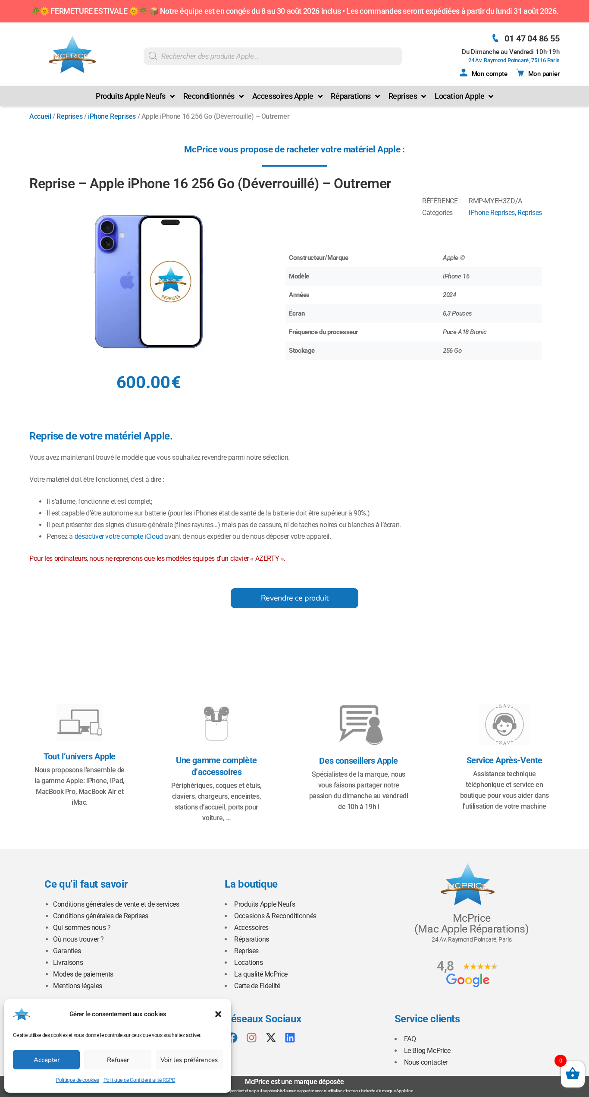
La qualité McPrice (261, 974)
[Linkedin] (290, 1037)
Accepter (47, 1060)
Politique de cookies (77, 1080)
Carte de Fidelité (257, 986)
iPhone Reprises (112, 116)
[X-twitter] (271, 1037)
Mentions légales (77, 986)
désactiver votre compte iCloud (119, 536)
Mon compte (490, 74)
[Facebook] (232, 1037)
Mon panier (544, 74)
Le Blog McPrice (427, 1050)
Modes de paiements (83, 974)
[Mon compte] (463, 72)
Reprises (69, 116)
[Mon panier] (520, 72)
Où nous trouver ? (78, 939)
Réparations (251, 939)
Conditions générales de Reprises (100, 916)
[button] (218, 1014)
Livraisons (68, 962)
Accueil (40, 116)
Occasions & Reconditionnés (275, 916)
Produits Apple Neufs (264, 904)
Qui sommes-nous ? (81, 927)
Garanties (67, 951)
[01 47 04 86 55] (495, 38)
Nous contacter (426, 1062)
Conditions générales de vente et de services (116, 904)
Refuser (118, 1060)
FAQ (410, 1039)
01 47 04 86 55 (531, 38)
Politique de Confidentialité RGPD (139, 1080)
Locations (248, 962)
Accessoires (251, 927)
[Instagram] (251, 1037)
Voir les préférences (189, 1060)
